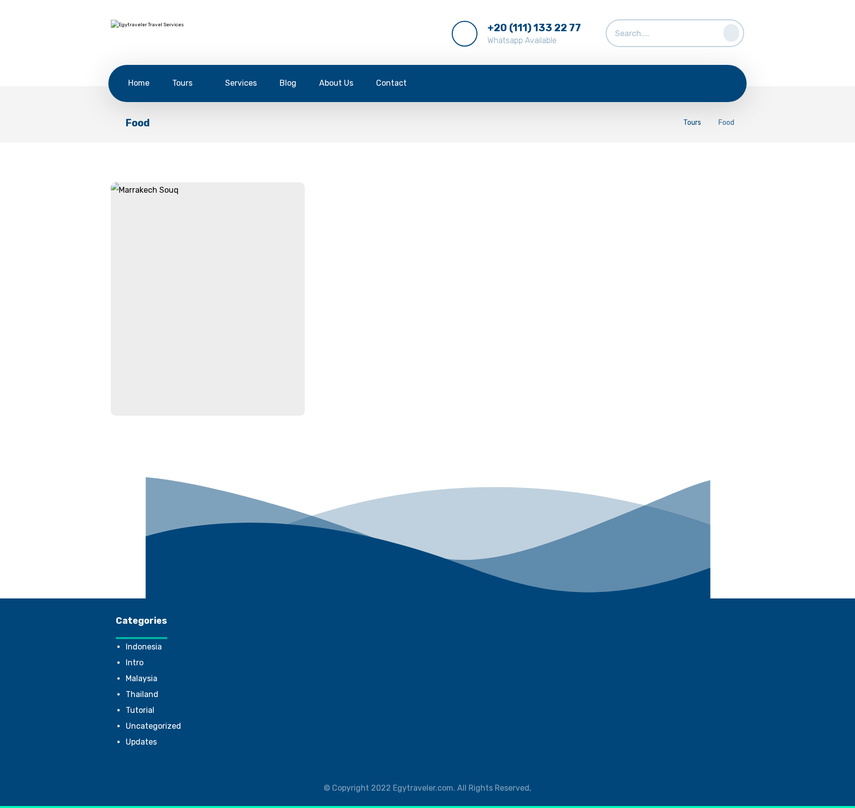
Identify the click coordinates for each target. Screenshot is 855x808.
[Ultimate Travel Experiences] (175, 35)
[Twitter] (695, 85)
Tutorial (140, 710)
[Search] (728, 31)
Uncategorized (153, 726)
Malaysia (141, 678)
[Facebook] (672, 85)
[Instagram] (718, 85)
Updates (141, 742)
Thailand (142, 694)
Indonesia (144, 646)
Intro (134, 662)
